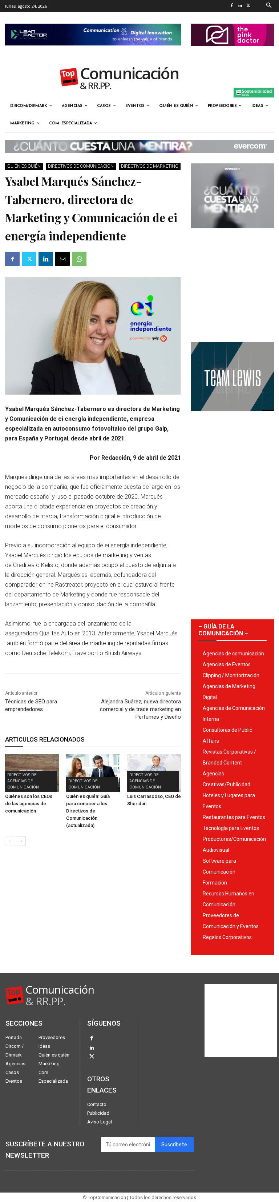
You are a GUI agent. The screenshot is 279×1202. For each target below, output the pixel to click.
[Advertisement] (232, 282)
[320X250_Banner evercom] (232, 234)
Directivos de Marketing (149, 166)
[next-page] (21, 841)
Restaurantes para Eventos (234, 817)
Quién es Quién (24, 166)
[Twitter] (248, 6)
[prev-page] (9, 841)
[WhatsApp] (79, 259)
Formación (215, 883)
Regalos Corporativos (227, 937)
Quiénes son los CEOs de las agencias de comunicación (28, 804)
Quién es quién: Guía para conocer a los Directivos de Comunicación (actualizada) (88, 811)
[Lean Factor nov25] (93, 51)
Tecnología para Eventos (231, 828)
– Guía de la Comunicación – (223, 630)
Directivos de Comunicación (81, 166)
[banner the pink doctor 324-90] (232, 52)
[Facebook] (232, 6)
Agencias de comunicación (233, 653)
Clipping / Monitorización (231, 675)
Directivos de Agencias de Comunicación (23, 781)
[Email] (62, 259)
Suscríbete (174, 1145)
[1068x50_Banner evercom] (139, 158)
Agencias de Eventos (227, 664)
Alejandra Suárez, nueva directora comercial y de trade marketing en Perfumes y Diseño (140, 709)
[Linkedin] (240, 6)
